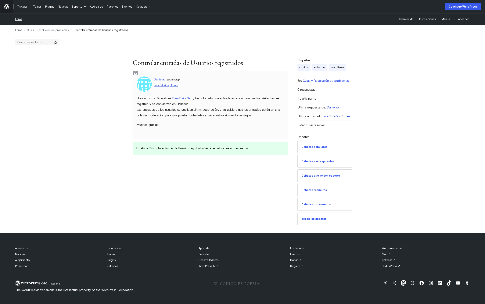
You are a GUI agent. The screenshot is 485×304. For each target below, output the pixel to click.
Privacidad (21, 266)
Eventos (295, 254)
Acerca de (21, 248)
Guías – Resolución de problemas (48, 30)
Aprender (204, 248)
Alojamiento (22, 260)
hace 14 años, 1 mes (166, 85)
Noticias (20, 254)
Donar (295, 260)
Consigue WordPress (463, 6)
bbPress (389, 260)
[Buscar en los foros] (55, 42)
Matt (386, 254)
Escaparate (114, 248)
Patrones (112, 266)
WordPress (337, 67)
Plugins (111, 260)
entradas (319, 67)
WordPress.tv (209, 266)
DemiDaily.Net (182, 98)
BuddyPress (391, 266)
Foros (18, 19)
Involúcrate (297, 248)
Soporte (204, 254)
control (303, 67)
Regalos (297, 266)
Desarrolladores (209, 260)
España (55, 283)
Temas (111, 254)
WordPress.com (393, 248)
